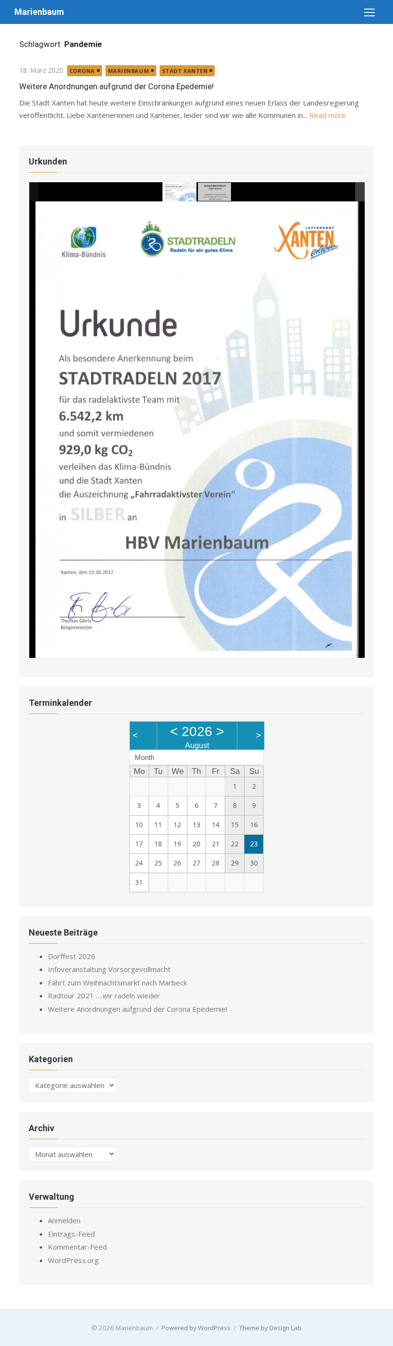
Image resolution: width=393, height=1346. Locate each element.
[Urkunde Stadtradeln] (180, 192)
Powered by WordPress (196, 1327)
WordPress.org (73, 1260)
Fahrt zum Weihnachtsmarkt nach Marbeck (117, 982)
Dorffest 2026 (71, 956)
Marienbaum (39, 12)
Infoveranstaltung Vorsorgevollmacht (109, 969)
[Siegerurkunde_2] (214, 192)
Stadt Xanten (185, 70)
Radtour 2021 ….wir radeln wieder (104, 995)
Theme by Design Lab (270, 1327)
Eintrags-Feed (71, 1234)
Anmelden (64, 1220)
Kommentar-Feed (77, 1247)
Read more (327, 115)
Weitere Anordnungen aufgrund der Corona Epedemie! (116, 86)
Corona (82, 70)
